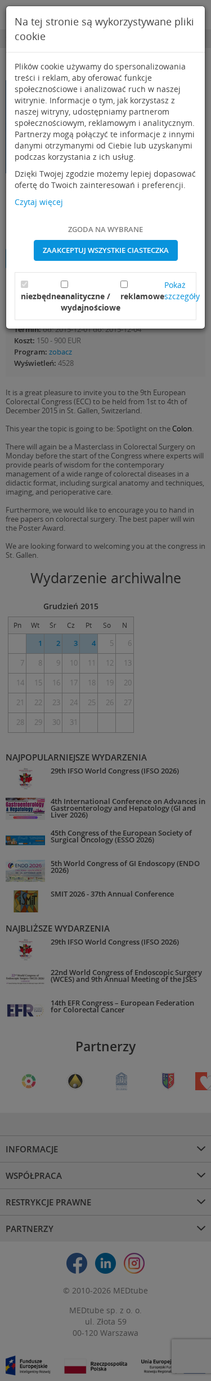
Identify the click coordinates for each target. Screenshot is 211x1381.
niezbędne (41, 296)
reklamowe (142, 296)
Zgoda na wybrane (105, 229)
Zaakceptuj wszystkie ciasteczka (106, 250)
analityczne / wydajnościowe (90, 302)
